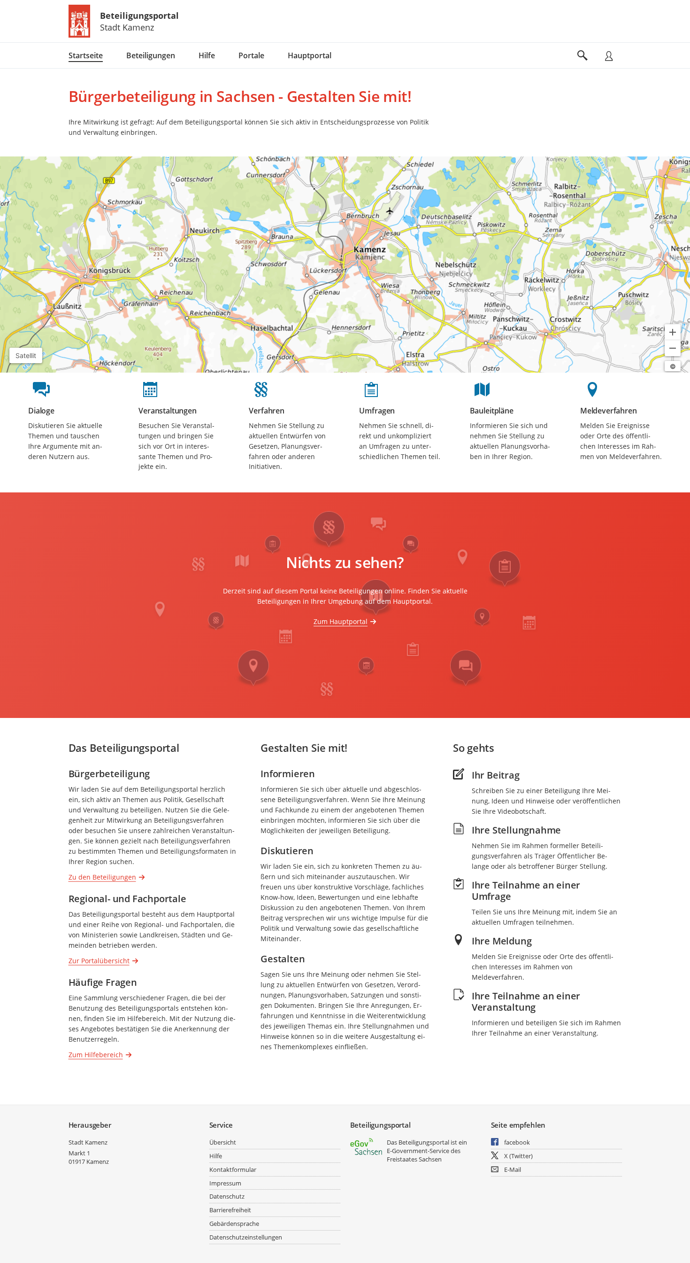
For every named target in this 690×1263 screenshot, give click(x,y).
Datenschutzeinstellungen (245, 1237)
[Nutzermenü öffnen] (609, 55)
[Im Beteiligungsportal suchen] (582, 55)
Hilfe (215, 1156)
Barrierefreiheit (230, 1210)
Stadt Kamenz (88, 1142)
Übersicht (222, 1142)
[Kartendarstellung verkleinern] (673, 348)
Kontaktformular (232, 1169)
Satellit (25, 355)
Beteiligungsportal (139, 15)
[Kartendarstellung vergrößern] (673, 332)
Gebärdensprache (234, 1223)
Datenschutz (227, 1196)
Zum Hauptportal (341, 621)
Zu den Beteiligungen (102, 876)
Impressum (225, 1183)
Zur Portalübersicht (99, 960)
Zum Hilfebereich (96, 1054)
